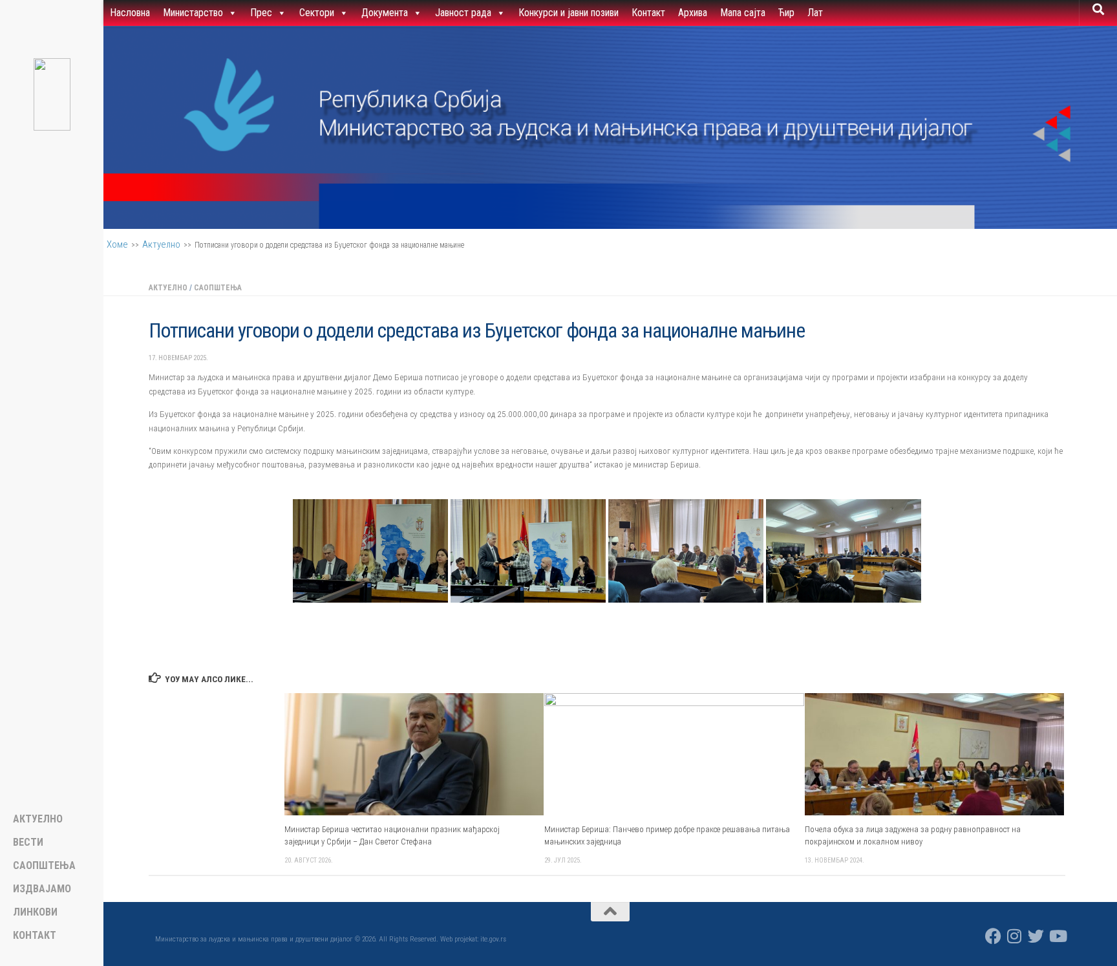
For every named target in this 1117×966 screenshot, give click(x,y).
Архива (692, 12)
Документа (384, 12)
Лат (815, 12)
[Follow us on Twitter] (1036, 936)
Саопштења (218, 287)
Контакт (648, 12)
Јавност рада (463, 12)
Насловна (130, 12)
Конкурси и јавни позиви (568, 12)
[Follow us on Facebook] (993, 936)
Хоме (117, 244)
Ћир (786, 12)
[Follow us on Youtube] (1057, 936)
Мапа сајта (742, 12)
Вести (28, 842)
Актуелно (161, 244)
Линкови (35, 912)
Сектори (316, 12)
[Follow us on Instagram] (1014, 936)
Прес (261, 12)
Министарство (193, 12)
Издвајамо (42, 889)
